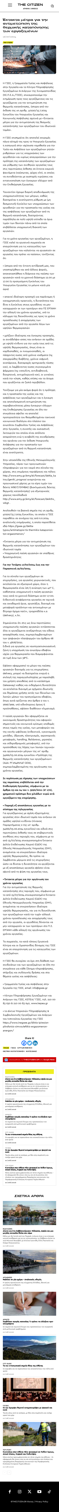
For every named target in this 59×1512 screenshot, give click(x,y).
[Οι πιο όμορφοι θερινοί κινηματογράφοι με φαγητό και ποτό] (29, 1390)
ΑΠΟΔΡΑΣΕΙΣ (9, 1099)
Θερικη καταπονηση (13, 1051)
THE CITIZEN (7, 42)
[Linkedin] (35, 1043)
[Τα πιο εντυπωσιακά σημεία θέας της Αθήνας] (29, 1348)
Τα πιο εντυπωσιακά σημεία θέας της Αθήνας (23, 1134)
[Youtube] (39, 1492)
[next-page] (9, 1472)
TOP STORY (9, 1165)
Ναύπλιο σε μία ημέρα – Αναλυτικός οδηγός (23, 1101)
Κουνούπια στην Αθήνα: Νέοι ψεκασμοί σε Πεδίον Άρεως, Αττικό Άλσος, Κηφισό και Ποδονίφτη (29, 1169)
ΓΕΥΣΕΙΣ (8, 1148)
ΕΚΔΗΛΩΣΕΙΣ (9, 1077)
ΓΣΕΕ (13, 1048)
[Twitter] (29, 1043)
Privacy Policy (41, 1502)
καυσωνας (31, 1051)
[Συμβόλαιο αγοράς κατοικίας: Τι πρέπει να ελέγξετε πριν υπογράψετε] (29, 1304)
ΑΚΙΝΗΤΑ (8, 1114)
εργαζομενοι (24, 1048)
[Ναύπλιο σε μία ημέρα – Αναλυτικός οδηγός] (29, 1262)
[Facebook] (23, 1043)
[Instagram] (19, 1492)
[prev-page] (4, 1472)
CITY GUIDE (9, 1132)
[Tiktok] (49, 1492)
